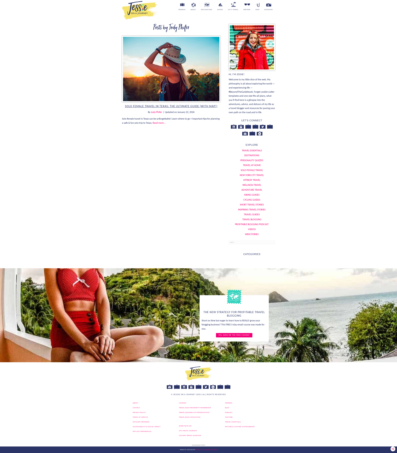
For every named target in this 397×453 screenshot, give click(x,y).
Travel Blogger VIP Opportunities (194, 412)
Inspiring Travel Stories (251, 210)
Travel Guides (252, 214)
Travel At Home (252, 165)
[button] (234, 335)
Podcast (229, 412)
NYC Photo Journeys (188, 431)
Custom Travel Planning (190, 435)
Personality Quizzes (251, 160)
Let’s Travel (233, 9)
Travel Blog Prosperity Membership (195, 408)
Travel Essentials (252, 150)
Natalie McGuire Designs (206, 450)
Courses (182, 403)
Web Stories (252, 234)
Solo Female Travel (252, 170)
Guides (220, 9)
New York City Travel (252, 175)
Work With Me (185, 426)
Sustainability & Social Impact (147, 427)
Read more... (159, 123)
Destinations (206, 9)
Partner (246, 9)
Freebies (182, 9)
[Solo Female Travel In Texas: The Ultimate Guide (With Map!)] (171, 69)
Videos (252, 229)
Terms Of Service (140, 417)
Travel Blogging (251, 219)
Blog (227, 408)
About (193, 9)
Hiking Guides (251, 195)
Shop (257, 9)
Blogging (269, 9)
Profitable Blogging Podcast (252, 224)
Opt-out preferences (142, 431)
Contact (136, 408)
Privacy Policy (139, 412)
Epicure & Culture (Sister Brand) (240, 427)
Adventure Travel (251, 190)
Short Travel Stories (252, 205)
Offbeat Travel (251, 180)
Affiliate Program (141, 422)
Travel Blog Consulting (189, 417)
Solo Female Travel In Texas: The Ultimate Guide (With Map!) (171, 106)
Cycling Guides (251, 200)
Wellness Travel (251, 185)
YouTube (229, 417)
